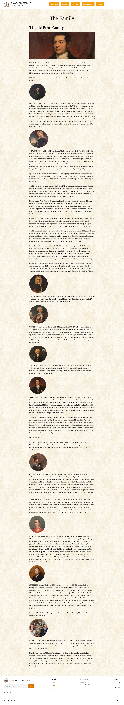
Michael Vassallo (15, 701)
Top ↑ (118, 701)
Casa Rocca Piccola (21, 3)
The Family (75, 4)
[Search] (31, 686)
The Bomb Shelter (88, 4)
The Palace (65, 4)
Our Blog (99, 4)
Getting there (54, 4)
